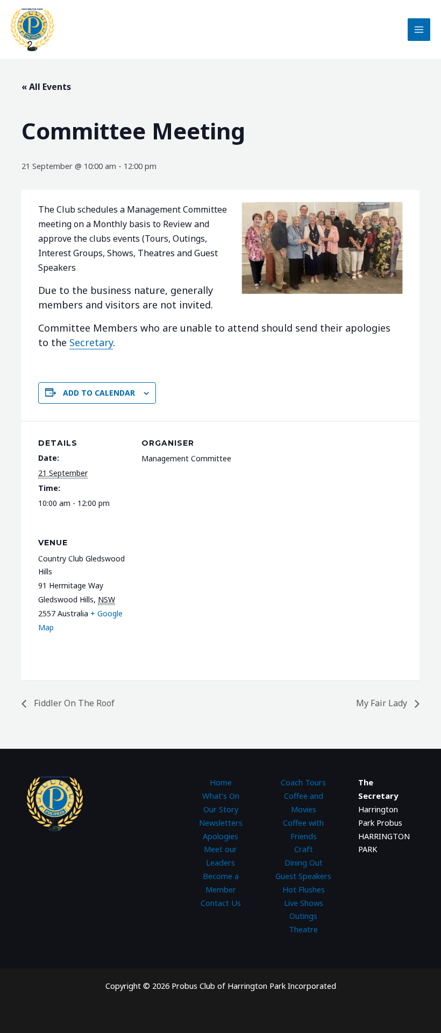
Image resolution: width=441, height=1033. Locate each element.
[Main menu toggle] (419, 29)
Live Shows (303, 902)
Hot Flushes (303, 889)
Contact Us (221, 902)
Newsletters (221, 822)
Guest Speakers (303, 875)
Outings (303, 915)
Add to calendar (99, 393)
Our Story (220, 809)
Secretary (91, 342)
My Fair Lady (382, 703)
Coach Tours (303, 782)
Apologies (220, 836)
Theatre (303, 929)
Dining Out (303, 862)
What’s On (220, 795)
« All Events (46, 87)
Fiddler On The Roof (73, 703)
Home (221, 782)
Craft (303, 849)
